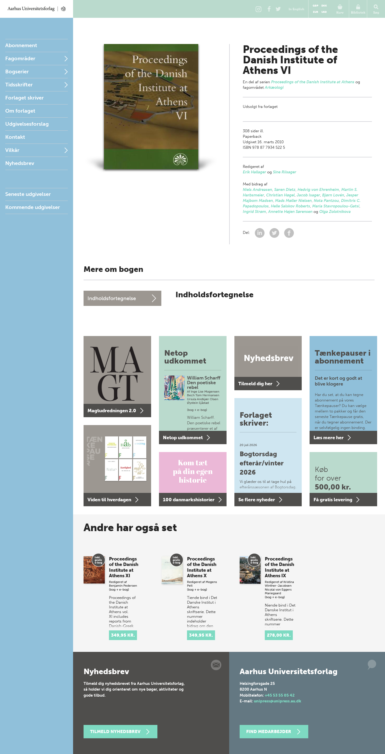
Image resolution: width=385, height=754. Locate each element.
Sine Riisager (284, 172)
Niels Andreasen (257, 189)
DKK (324, 5)
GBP (315, 5)
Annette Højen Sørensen (290, 211)
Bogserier (17, 71)
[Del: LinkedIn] (260, 232)
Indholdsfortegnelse (111, 298)
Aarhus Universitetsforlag (36, 9)
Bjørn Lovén (333, 195)
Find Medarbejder (268, 731)
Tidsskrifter (19, 84)
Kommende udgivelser (32, 207)
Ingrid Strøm (254, 211)
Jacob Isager (308, 195)
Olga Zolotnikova (335, 211)
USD (324, 12)
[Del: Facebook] (289, 232)
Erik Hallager (254, 172)
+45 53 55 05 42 (280, 695)
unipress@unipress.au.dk (277, 701)
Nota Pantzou (326, 200)
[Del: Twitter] (275, 232)
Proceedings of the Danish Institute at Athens (312, 82)
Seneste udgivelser (28, 194)
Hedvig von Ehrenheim (318, 189)
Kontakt (15, 137)
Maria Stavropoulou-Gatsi (335, 206)
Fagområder (20, 58)
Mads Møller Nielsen (293, 200)
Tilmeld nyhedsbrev (115, 731)
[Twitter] (278, 9)
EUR (315, 12)
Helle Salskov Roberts (290, 206)
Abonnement (21, 45)
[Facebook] (269, 9)
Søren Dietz (284, 189)
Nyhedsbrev (19, 163)
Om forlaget (20, 111)
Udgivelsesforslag (27, 124)
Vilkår (12, 150)
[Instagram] (258, 9)
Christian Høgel (280, 195)
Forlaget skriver (24, 98)
